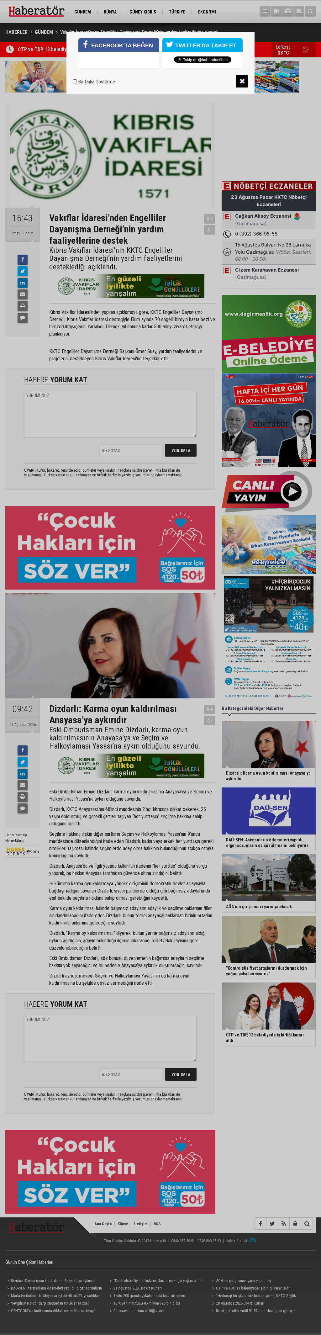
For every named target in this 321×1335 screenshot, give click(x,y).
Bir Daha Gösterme (96, 82)
